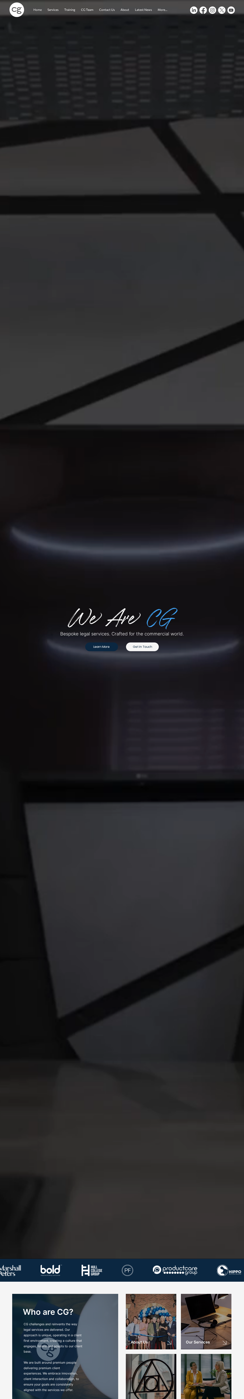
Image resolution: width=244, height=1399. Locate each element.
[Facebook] (203, 10)
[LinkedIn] (193, 10)
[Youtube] (231, 10)
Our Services (198, 1342)
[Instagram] (212, 10)
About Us (139, 1342)
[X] (222, 10)
